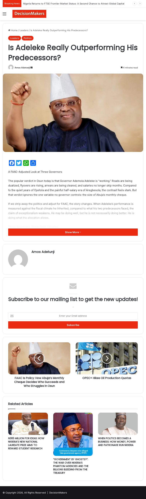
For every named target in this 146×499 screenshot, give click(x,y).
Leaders (24, 30)
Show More (72, 232)
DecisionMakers (58, 492)
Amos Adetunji (22, 67)
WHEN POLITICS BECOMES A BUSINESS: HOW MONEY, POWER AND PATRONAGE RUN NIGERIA (117, 441)
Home (14, 30)
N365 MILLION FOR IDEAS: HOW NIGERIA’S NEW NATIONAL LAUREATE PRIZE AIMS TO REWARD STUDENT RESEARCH (26, 443)
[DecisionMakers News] (29, 14)
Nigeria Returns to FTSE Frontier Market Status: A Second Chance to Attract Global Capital (73, 3)
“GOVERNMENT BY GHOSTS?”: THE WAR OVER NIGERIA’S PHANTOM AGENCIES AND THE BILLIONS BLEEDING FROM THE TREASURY (70, 466)
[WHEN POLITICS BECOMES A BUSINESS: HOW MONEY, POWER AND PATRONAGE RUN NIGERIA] (118, 424)
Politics (28, 38)
